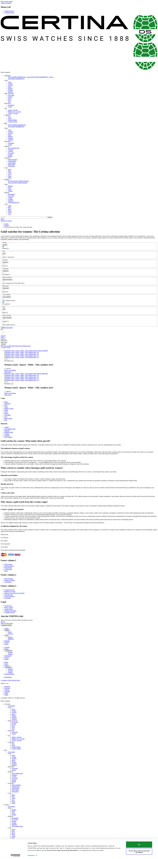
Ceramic (10, 151)
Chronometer (12, 163)
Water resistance (12, 159)
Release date (26, 346)
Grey (9, 174)
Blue (9, 171)
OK (139, 844)
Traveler (10, 85)
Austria (6, 628)
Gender (5, 245)
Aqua (9, 82)
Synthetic (7, 435)
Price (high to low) (17, 346)
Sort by (3, 344)
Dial (4, 309)
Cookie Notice (8, 609)
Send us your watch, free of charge (14, 593)
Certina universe (9, 11)
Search (3, 327)
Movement (6, 288)
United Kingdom (9, 674)
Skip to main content (7, 1)
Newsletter (7, 598)
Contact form (8, 569)
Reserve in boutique (10, 370)
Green (10, 173)
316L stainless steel (13, 148)
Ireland (6, 649)
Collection (7, 75)
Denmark (7, 641)
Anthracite (7, 403)
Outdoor (10, 90)
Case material (6, 297)
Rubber (10, 156)
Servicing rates (8, 594)
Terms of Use (8, 605)
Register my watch (9, 591)
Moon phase (11, 164)
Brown (6, 413)
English (10, 637)
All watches (11, 706)
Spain (6, 664)
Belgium (7, 630)
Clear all (3, 335)
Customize (31, 855)
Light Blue (7, 415)
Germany (7, 647)
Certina (6, 224)
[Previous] (5, 359)
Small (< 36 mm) (13, 110)
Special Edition (12, 120)
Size (4, 253)
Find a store (7, 372)
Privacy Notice (8, 607)
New (9, 116)
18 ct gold (11, 153)
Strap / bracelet (7, 317)
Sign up (3, 622)
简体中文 (11, 639)
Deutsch (10, 669)
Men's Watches (8, 578)
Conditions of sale (9, 612)
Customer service (9, 12)
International (8, 677)
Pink (5, 420)
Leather (10, 154)
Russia (6, 662)
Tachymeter (11, 166)
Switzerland (8, 667)
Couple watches (12, 121)
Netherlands (7, 656)
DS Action (11, 95)
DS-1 (9, 102)
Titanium (10, 149)
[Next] (7, 359)
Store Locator (8, 564)
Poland (6, 659)
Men (5, 123)
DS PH (10, 97)
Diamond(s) (11, 194)
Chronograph (12, 161)
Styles (10, 707)
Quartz (10, 107)
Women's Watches (9, 580)
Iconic (10, 118)
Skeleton (10, 92)
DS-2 (9, 100)
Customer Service (9, 590)
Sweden (6, 665)
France (6, 644)
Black (9, 169)
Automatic (11, 105)
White (10, 178)
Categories (11, 742)
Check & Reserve (9, 596)
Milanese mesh (8, 432)
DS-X (10, 98)
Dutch (10, 632)
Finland (6, 642)
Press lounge (8, 567)
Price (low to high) (6, 346)
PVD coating (8, 437)
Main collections (13, 720)
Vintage (10, 83)
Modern (10, 88)
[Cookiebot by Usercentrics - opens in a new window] (15, 855)
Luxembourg (8, 650)
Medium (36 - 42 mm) (14, 111)
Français (10, 633)
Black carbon (8, 418)
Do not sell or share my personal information (139, 851)
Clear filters (9, 327)
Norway (6, 657)
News (6, 571)
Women (6, 179)
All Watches (7, 582)
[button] (2, 337)
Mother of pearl (8, 408)
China (6, 635)
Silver (9, 176)
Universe (5, 262)
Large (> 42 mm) (13, 113)
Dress (9, 87)
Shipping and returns (10, 610)
